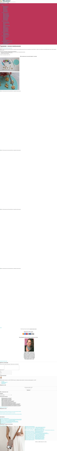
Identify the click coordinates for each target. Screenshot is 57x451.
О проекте (3, 381)
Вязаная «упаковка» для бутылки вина (29, 353)
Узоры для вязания (5, 20)
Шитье (2, 5)
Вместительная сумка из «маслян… (40, 437)
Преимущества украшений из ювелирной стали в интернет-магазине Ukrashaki (10, 411)
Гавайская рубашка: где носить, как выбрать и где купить (7, 412)
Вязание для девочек (6, 14)
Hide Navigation (6, 3)
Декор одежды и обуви (6, 22)
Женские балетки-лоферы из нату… (40, 427)
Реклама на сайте (4, 382)
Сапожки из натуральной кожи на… (44, 433)
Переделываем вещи (6, 21)
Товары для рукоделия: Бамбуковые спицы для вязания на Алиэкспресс (11, 405)
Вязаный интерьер (5, 33)
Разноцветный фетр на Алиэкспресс (6, 398)
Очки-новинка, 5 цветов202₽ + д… (39, 428)
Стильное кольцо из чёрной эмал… (39, 430)
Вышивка (4, 26)
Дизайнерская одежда (6, 36)
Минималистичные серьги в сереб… (40, 429)
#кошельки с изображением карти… (39, 436)
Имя (0, 371)
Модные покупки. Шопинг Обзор (7, 40)
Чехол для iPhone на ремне (3, 425)
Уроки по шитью (5, 10)
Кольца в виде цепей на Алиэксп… (40, 435)
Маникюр (4, 38)
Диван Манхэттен (9, 422)
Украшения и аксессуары (6, 25)
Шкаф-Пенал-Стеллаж (12, 420)
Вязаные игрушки (5, 17)
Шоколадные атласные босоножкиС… (30, 426)
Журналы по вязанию (6, 16)
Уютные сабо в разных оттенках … (39, 431)
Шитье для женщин (5, 7)
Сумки (4, 24)
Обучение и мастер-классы (6, 42)
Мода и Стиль (3, 35)
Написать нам (3, 383)
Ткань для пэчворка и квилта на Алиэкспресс (8, 401)
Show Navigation (2, 3)
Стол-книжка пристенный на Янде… (40, 434)
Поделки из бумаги (5, 29)
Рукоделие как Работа (6, 43)
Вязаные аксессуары (5, 18)
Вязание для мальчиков (6, 15)
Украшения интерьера (6, 34)
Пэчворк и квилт (5, 9)
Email (0, 372)
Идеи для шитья (5, 11)
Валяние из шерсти (5, 27)
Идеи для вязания (5, 19)
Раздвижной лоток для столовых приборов (12, 421)
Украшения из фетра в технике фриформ (29, 357)
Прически (4, 39)
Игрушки (4, 23)
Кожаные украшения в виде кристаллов (29, 356)
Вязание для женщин (6, 13)
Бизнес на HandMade (4, 41)
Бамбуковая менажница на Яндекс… (40, 438)
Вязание (3, 12)
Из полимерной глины (6, 28)
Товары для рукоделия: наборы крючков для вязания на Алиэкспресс (11, 404)
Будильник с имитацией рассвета (4, 418)
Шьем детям (4, 8)
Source (1, 327)
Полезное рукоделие (5, 31)
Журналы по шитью (5, 6)
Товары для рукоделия (4, 44)
